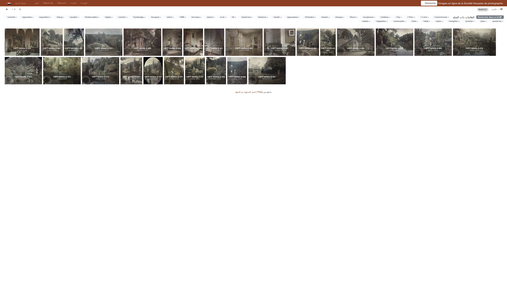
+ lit (233, 17)
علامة (494, 9)
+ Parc (411, 17)
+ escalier (74, 17)
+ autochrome (441, 17)
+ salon (439, 21)
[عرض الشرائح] (7, 9)
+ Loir (223, 17)
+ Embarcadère (91, 17)
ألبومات (84, 3)
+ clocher (122, 17)
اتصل (37, 3)
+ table (426, 21)
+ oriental (12, 17)
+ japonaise (27, 17)
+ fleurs (353, 17)
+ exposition (45, 17)
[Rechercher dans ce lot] (20, 9)
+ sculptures (369, 17)
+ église (108, 17)
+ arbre (170, 17)
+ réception (454, 21)
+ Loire (424, 17)
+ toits (414, 21)
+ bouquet (156, 17)
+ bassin (325, 17)
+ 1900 (182, 17)
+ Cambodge (139, 17)
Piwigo (260, 92)
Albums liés (48, 3)
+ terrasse (196, 17)
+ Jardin (277, 17)
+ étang (60, 17)
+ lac (398, 17)
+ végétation (381, 21)
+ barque (339, 17)
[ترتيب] (14, 9)
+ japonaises (293, 17)
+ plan (483, 21)
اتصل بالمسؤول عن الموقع (245, 92)
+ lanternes (246, 17)
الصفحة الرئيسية (501, 9)
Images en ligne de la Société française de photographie (471, 3)
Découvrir (62, 3)
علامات (73, 3)
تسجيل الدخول (20, 3)
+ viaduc (365, 21)
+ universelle (399, 21)
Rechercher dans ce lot (488, 17)
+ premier (470, 21)
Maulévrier (483, 9)
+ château (385, 17)
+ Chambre (310, 17)
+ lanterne (263, 17)
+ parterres (497, 21)
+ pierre (210, 17)
